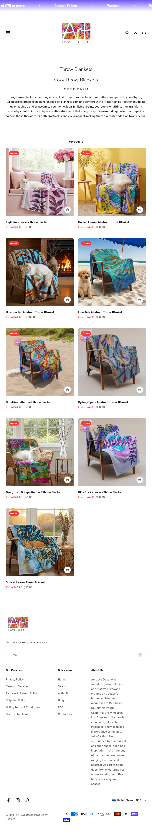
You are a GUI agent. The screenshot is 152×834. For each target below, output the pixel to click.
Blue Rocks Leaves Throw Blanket (100, 492)
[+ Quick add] (67, 209)
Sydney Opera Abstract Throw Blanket (103, 402)
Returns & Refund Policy (22, 693)
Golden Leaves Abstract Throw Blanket (103, 222)
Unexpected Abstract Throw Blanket (30, 312)
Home (62, 679)
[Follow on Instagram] (17, 800)
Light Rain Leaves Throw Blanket (27, 222)
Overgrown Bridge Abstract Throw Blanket (34, 492)
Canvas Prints (50, 5)
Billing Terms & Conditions (23, 707)
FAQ (60, 707)
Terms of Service (17, 686)
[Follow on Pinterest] (27, 800)
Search (62, 686)
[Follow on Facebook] (8, 800)
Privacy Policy (15, 679)
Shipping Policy (16, 700)
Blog (61, 700)
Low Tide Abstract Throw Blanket (100, 312)
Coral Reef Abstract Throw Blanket (29, 402)
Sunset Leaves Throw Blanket (25, 582)
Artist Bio (64, 693)
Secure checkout (17, 714)
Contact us (65, 714)
